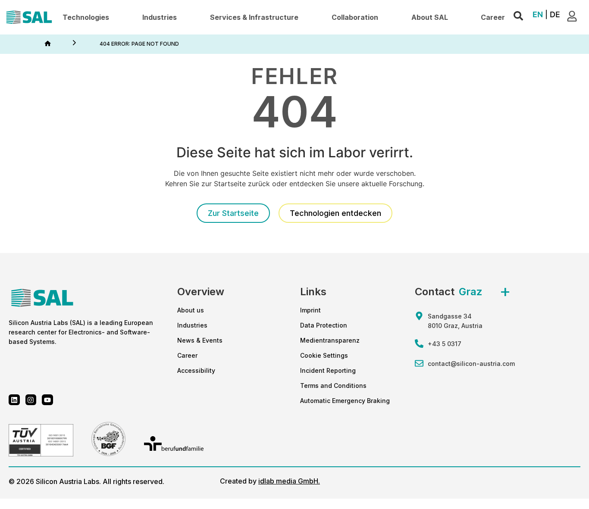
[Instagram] (31, 400)
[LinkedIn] (14, 400)
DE (555, 14)
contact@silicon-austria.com (471, 363)
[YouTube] (47, 400)
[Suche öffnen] (518, 16)
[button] (86, 17)
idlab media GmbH (288, 481)
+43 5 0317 (444, 343)
